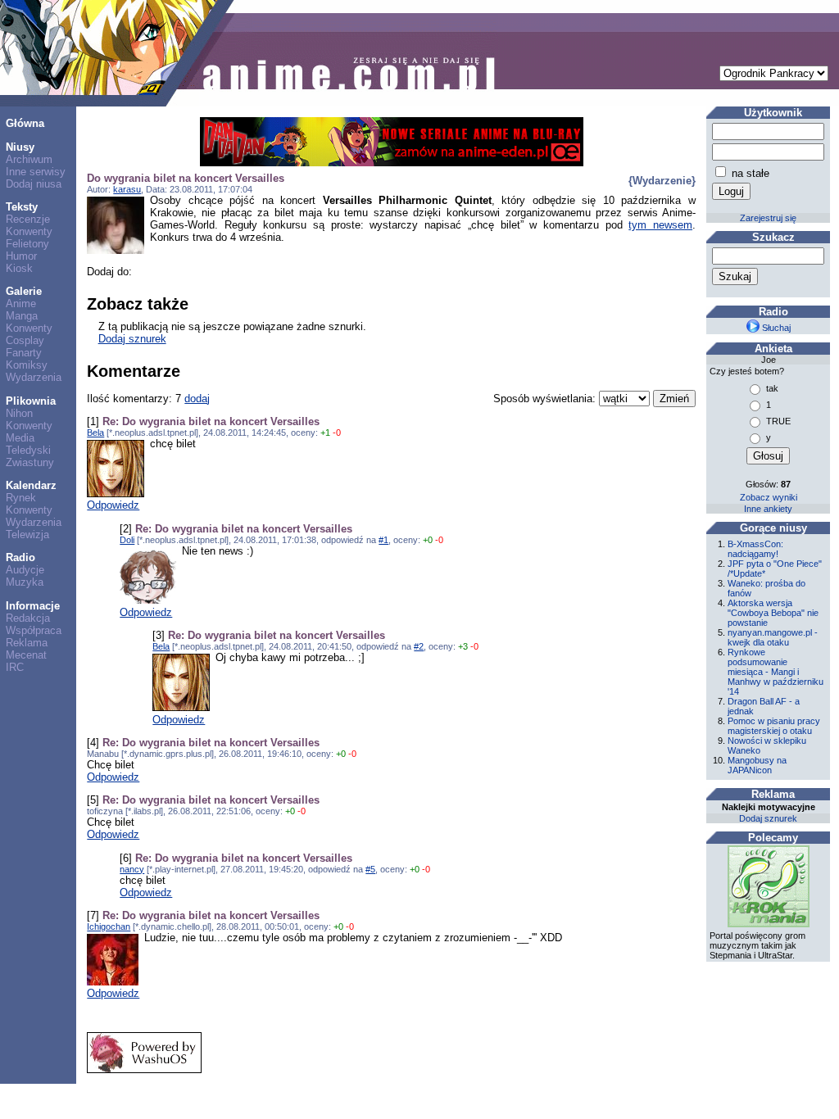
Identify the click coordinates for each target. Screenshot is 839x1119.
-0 (337, 432)
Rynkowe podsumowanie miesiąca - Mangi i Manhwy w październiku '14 (775, 671)
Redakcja (28, 618)
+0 (428, 540)
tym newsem (660, 225)
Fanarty (24, 353)
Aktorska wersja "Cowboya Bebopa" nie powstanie (773, 612)
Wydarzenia (33, 377)
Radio (20, 557)
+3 (463, 646)
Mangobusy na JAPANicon (757, 765)
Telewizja (27, 534)
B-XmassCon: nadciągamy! (755, 549)
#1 (383, 540)
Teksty (22, 207)
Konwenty (29, 231)
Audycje (25, 570)
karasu (127, 189)
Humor (21, 256)
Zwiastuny (30, 462)
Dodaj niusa (33, 184)
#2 (419, 646)
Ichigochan (108, 926)
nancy (132, 869)
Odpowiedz (113, 505)
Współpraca (33, 630)
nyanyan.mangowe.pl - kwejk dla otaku (773, 637)
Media (20, 438)
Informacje (33, 606)
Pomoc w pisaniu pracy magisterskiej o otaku (774, 726)
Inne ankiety (768, 509)
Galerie (24, 291)
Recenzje (28, 219)
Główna (25, 123)
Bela (95, 432)
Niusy (20, 147)
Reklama (27, 643)
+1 (325, 432)
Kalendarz (31, 485)
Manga (22, 316)
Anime (21, 303)
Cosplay (25, 340)
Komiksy (27, 365)
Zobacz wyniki (768, 497)
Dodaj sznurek (132, 339)
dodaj (197, 398)
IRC (15, 667)
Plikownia (31, 401)
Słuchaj (775, 328)
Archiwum (29, 159)
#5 (370, 869)
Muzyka (24, 582)
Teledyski (28, 450)
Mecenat (26, 655)
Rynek (21, 498)
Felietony (27, 244)
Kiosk (19, 268)
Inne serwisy (36, 171)
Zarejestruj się (768, 218)
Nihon (19, 413)
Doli (127, 540)
